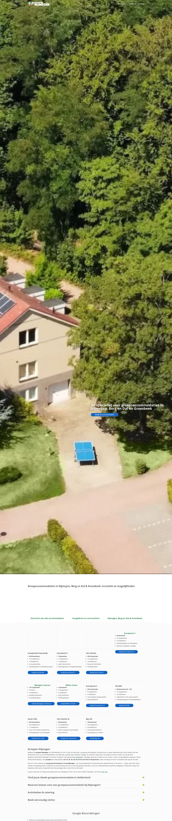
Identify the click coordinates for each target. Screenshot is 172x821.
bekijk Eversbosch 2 (97, 705)
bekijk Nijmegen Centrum (41, 704)
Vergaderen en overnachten (86, 618)
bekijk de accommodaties (104, 415)
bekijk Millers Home (68, 704)
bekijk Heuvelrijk (38, 672)
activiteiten (79, 757)
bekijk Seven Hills (38, 738)
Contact (141, 4)
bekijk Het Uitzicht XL (68, 738)
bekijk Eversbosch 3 (126, 652)
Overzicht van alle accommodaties (47, 618)
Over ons (132, 4)
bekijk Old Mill (124, 705)
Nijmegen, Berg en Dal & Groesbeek (125, 618)
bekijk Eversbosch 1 (68, 672)
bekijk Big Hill (95, 738)
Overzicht (121, 4)
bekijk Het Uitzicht (96, 672)
